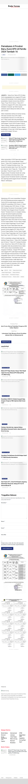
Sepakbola (21, 738)
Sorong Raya (22, 740)
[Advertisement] (14, 2)
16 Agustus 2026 (5, 487)
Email (3, 528)
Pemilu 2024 (16, 276)
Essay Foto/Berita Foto (4, 738)
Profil (2, 777)
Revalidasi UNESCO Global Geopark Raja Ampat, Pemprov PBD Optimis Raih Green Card (18, 147)
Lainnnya (4, 424)
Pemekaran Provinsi (6, 276)
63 (10, 459)
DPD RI (6, 270)
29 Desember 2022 (12, 54)
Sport (20, 742)
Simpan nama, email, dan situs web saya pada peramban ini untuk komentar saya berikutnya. (12, 543)
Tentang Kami (8, 777)
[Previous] (13, 154)
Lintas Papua (13, 737)
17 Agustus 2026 (5, 459)
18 (10, 487)
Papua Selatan (16, 272)
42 (10, 404)
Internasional (13, 733)
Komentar (4, 502)
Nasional (4, 478)
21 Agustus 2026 (5, 404)
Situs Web (3, 534)
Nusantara (12, 742)
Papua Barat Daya (17, 270)
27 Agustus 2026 (13, 142)
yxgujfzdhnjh (5, 346)
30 (17, 142)
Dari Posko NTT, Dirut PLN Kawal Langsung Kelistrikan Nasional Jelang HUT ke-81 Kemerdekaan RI (14, 483)
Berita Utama (5, 367)
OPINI (20, 733)
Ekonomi (3, 735)
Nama (3, 521)
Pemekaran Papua (14, 274)
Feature (3, 741)
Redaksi (15, 777)
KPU (10, 270)
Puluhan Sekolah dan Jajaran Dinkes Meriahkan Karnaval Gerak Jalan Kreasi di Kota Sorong (13, 429)
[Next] (15, 154)
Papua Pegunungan (6, 272)
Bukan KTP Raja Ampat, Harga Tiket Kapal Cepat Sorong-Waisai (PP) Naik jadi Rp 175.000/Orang (18, 140)
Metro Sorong (13, 738)
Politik (22, 276)
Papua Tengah (5, 274)
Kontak (21, 777)
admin (3, 54)
